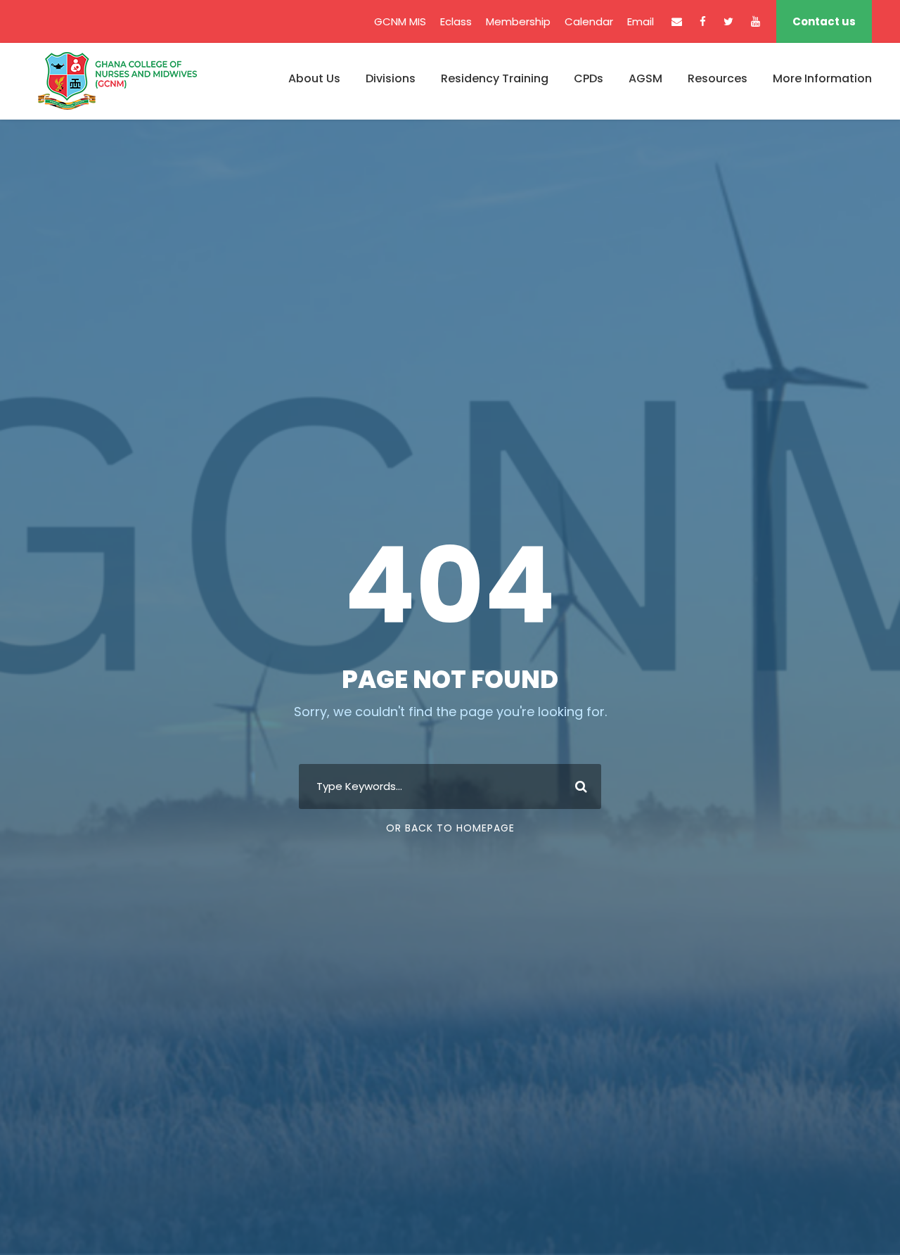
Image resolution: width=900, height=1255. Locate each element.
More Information (822, 78)
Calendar (589, 21)
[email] (676, 21)
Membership (518, 21)
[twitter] (728, 21)
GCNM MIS (400, 21)
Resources (717, 78)
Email (640, 21)
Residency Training (494, 78)
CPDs (588, 78)
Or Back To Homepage (450, 828)
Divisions (391, 78)
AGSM (645, 78)
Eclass (456, 21)
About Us (314, 78)
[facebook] (703, 21)
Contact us (824, 21)
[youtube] (755, 21)
